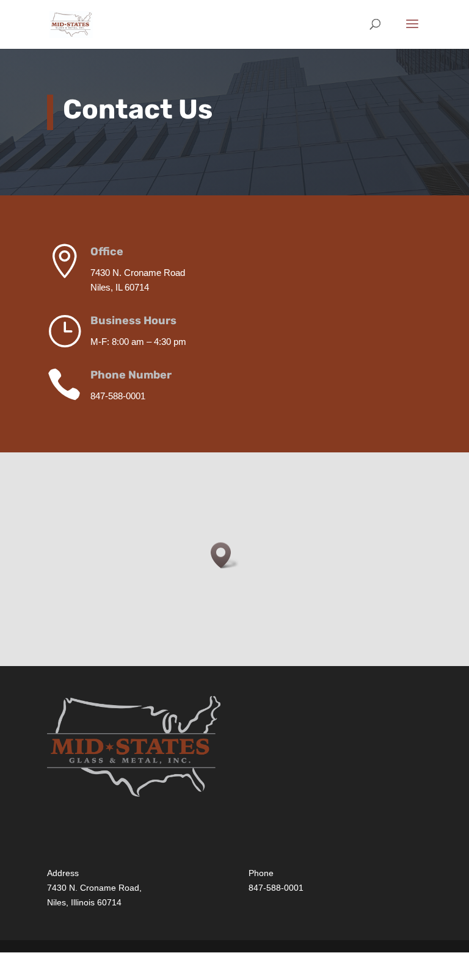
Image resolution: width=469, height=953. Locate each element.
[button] (225, 555)
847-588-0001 (276, 888)
